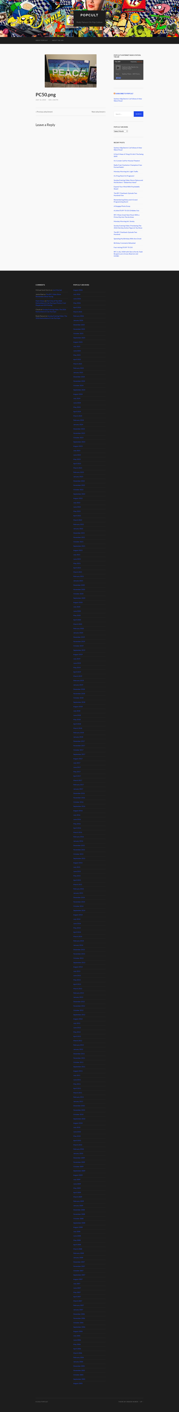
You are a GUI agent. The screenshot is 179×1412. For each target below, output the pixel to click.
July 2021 (76, 555)
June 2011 (77, 1080)
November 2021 (79, 537)
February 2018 (78, 733)
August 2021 (78, 550)
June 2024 (77, 403)
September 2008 (79, 1223)
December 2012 (79, 1001)
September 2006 (79, 1327)
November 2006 (79, 1318)
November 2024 (79, 381)
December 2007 (79, 1262)
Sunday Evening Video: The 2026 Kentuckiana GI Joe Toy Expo (51, 310)
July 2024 (76, 398)
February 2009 (78, 1201)
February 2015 (78, 889)
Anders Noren (132, 1402)
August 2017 (78, 759)
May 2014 (77, 928)
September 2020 (79, 598)
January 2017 (78, 789)
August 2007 (78, 1279)
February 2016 (78, 837)
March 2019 (77, 676)
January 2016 (78, 841)
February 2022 (78, 524)
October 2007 (78, 1271)
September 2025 (79, 338)
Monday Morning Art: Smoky (124, 221)
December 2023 (79, 429)
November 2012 (79, 1006)
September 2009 (79, 1171)
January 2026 (78, 320)
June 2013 (77, 975)
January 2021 (78, 581)
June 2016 (77, 819)
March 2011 (77, 1093)
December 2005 (79, 1366)
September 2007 (79, 1275)
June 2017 (77, 767)
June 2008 (77, 1236)
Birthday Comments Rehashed (124, 243)
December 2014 (79, 897)
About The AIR (57, 40)
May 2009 (77, 1188)
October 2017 (78, 750)
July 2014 (76, 919)
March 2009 (77, 1197)
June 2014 (77, 923)
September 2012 (79, 1015)
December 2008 (79, 1210)
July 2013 (76, 971)
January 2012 (78, 1049)
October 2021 (78, 542)
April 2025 (77, 359)
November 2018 (79, 693)
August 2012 (78, 1019)
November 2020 (79, 589)
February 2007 (78, 1305)
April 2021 (77, 568)
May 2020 (77, 615)
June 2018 (77, 715)
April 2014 (77, 932)
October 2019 (78, 646)
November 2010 (79, 1110)
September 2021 (79, 546)
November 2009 (79, 1162)
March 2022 (77, 520)
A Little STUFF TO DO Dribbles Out (126, 210)
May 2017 (77, 772)
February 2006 (78, 1357)
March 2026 (77, 312)
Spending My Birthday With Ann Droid (127, 239)
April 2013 (77, 984)
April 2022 (77, 516)
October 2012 (78, 1010)
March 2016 (77, 832)
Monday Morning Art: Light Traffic (126, 171)
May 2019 (77, 667)
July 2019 (76, 659)
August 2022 (78, 498)
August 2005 (78, 1383)
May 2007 (77, 1292)
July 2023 (76, 450)
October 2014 (78, 906)
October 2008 (78, 1218)
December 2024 (79, 377)
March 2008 (77, 1249)
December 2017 (79, 741)
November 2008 (79, 1214)
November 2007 (79, 1266)
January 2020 (78, 633)
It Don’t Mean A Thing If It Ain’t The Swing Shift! (128, 155)
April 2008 (77, 1244)
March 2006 (77, 1353)
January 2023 (78, 477)
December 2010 (79, 1106)
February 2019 (78, 680)
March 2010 (77, 1145)
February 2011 (78, 1097)
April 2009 (77, 1192)
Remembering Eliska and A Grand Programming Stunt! (125, 201)
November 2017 (79, 745)
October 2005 (78, 1375)
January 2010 (78, 1153)
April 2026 (77, 307)
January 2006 (78, 1362)
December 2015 (79, 845)
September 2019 (79, 650)
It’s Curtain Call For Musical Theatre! (127, 161)
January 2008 (78, 1257)
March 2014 (77, 936)
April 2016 (77, 828)
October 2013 (78, 958)
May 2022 (77, 511)
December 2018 (79, 689)
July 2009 (76, 1179)
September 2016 (79, 806)
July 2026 (76, 294)
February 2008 (78, 1253)
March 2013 (77, 989)
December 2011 (79, 1054)
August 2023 (78, 446)
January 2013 (78, 997)
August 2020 (78, 602)
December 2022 (79, 481)
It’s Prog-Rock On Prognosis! (124, 176)
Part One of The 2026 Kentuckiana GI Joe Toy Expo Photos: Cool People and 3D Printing (51, 303)
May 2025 (77, 355)
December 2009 (79, 1158)
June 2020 (77, 611)
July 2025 (76, 346)
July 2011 (76, 1075)
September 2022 (79, 494)
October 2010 (78, 1114)
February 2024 (78, 420)
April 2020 (77, 620)
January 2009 (78, 1205)
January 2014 (78, 945)
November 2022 (79, 485)
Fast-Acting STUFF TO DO (123, 247)
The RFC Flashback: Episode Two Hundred (125, 233)
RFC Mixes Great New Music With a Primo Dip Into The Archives (126, 216)
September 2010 (79, 1119)
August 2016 (78, 811)
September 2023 (79, 442)
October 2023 (78, 437)
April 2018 (77, 724)
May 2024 (77, 407)
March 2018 (77, 728)
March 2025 (77, 364)
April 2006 (77, 1349)
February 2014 (78, 941)
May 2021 (77, 563)
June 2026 (77, 299)
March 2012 (77, 1041)
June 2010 (77, 1132)
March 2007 (77, 1301)
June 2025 (77, 351)
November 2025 (79, 329)
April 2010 (77, 1140)
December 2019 (79, 637)
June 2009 (77, 1184)
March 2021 (77, 572)
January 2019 (78, 685)
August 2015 (78, 863)
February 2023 (78, 472)
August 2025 (78, 342)
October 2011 (78, 1062)
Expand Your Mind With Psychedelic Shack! (127, 188)
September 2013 (79, 962)
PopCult (89, 15)
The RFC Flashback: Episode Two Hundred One (125, 194)
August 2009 (78, 1175)
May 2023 (77, 459)
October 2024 (78, 385)
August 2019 (78, 654)
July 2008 (76, 1231)
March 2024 (77, 416)
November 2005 (79, 1370)
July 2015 (76, 867)
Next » (99, 112)
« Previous (44, 112)
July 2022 (76, 503)
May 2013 (77, 980)
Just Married (57, 290)
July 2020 (76, 607)
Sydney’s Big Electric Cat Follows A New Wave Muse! (128, 149)
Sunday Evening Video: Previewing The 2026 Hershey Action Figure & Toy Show (128, 227)
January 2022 (78, 529)
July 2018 (76, 711)
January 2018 (78, 737)
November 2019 (79, 641)
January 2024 (78, 424)
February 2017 (78, 785)
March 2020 (77, 624)
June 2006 (77, 1340)
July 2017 (76, 763)
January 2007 (78, 1310)
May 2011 (77, 1084)
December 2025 (79, 325)
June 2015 (77, 871)
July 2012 (76, 1023)
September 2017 (79, 754)
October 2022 (78, 489)
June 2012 (77, 1028)
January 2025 (78, 372)
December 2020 (79, 585)
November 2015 (79, 850)
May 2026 (77, 303)
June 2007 (77, 1288)
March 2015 (77, 884)
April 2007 (77, 1296)
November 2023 (79, 433)
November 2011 (79, 1058)
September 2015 (79, 858)
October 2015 (78, 854)
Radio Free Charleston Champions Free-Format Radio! (128, 166)
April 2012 (77, 1036)
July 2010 (76, 1127)
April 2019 (77, 672)
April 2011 (77, 1088)
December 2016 (79, 793)
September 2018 (79, 702)
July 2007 (76, 1284)
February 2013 (78, 993)
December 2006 (79, 1314)
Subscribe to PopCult (124, 93)
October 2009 (78, 1166)
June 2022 (77, 507)
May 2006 (77, 1344)
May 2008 (77, 1240)
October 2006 (78, 1323)
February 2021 (78, 576)
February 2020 (78, 628)
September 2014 (79, 910)
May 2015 (77, 876)
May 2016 (77, 824)
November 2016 (79, 798)
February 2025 (78, 368)
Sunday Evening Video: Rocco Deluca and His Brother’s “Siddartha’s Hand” (128, 181)
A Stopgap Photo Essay (122, 206)
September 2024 (79, 390)
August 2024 (78, 394)
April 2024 (77, 411)
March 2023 (77, 468)
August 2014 (78, 915)
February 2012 (78, 1045)
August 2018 (78, 706)
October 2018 (78, 698)
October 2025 (78, 333)
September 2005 (79, 1379)
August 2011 (78, 1071)
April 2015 (77, 880)
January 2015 (78, 893)
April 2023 (77, 463)
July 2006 (76, 1336)
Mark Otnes (40, 301)
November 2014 (79, 902)
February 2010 (78, 1149)
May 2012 (77, 1032)
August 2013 (78, 967)
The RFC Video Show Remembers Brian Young (48, 295)
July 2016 (76, 815)
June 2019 (77, 663)
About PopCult (42, 40)
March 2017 (77, 780)
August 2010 (78, 1123)
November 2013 (79, 954)
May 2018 (77, 719)
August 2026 (78, 290)
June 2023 (77, 455)
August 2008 (78, 1227)
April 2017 (77, 776)
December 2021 (79, 533)
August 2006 (78, 1331)
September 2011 (79, 1067)
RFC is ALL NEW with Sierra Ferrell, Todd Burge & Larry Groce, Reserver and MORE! (128, 254)
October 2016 (78, 802)
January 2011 (78, 1101)
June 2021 (77, 559)
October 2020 (78, 594)
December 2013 (79, 949)
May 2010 (77, 1136)
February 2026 (78, 316)
